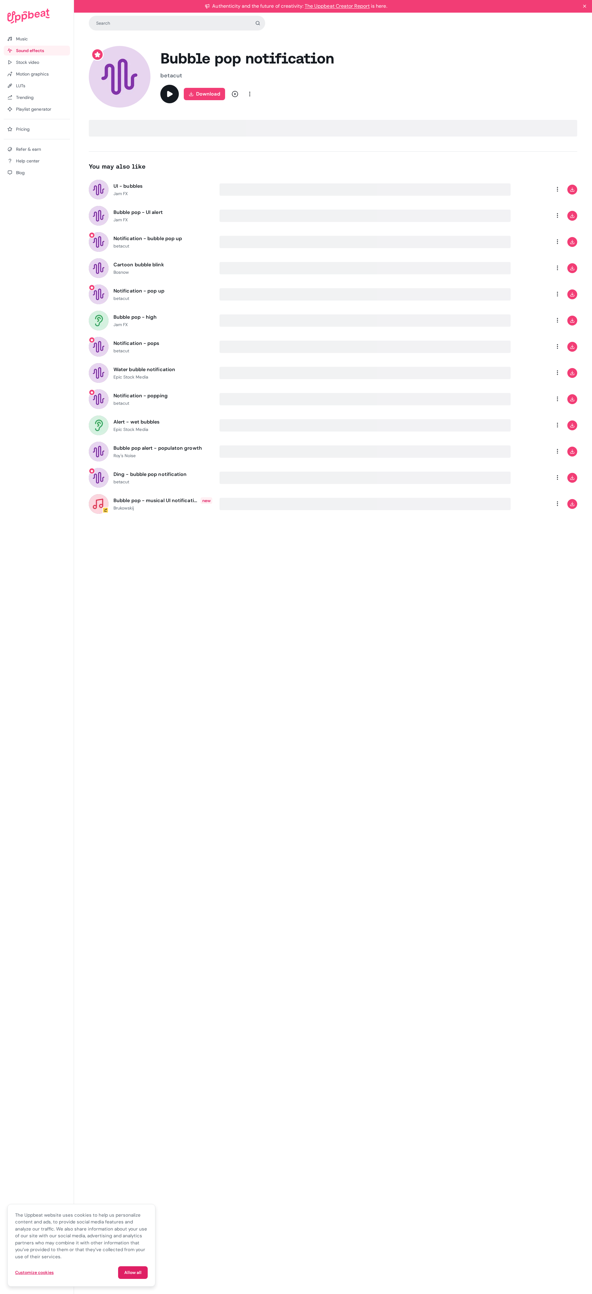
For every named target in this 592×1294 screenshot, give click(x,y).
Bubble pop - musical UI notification (155, 500)
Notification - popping (140, 395)
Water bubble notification (144, 369)
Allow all (133, 1272)
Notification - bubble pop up (147, 238)
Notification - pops (136, 343)
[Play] (169, 94)
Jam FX (120, 193)
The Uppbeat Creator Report (337, 6)
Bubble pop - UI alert (138, 212)
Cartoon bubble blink (138, 264)
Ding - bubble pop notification (150, 474)
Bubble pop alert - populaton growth (157, 448)
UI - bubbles (127, 186)
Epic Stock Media (130, 377)
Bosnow (121, 272)
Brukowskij (123, 508)
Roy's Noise (124, 455)
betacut (171, 75)
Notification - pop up (138, 291)
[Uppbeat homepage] (36, 16)
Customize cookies (34, 1272)
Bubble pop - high (135, 317)
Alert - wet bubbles (136, 422)
